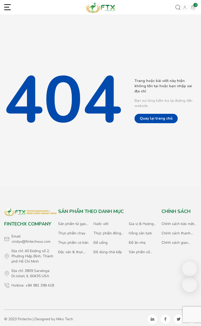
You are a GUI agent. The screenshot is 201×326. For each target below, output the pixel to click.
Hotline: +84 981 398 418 (33, 285)
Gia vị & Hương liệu (141, 224)
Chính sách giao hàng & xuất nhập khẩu (176, 242)
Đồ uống (100, 242)
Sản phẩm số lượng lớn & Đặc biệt (142, 252)
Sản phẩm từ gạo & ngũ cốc (72, 224)
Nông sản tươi (140, 233)
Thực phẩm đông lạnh (107, 233)
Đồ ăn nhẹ (137, 242)
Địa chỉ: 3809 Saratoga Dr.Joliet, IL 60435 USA (30, 273)
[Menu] (7, 7)
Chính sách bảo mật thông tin (177, 224)
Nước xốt (100, 223)
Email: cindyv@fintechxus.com (31, 239)
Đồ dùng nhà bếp (107, 252)
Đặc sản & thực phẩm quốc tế (70, 252)
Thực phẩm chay (71, 233)
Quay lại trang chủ (156, 118)
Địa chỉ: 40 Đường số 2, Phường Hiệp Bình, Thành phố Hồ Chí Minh (32, 256)
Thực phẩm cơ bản (73, 242)
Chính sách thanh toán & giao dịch (176, 233)
